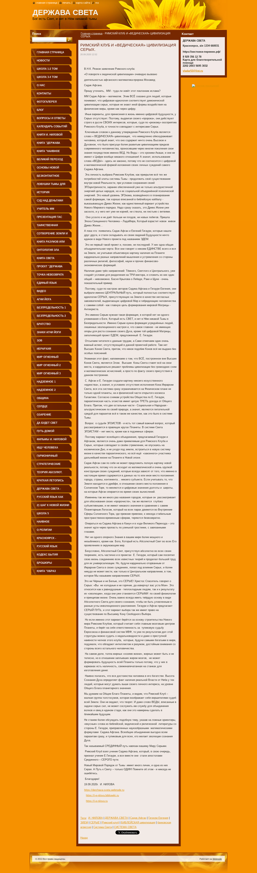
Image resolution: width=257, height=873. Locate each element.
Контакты (44, 93)
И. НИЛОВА (95, 817)
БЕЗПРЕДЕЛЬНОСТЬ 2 (51, 315)
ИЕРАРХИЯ (44, 348)
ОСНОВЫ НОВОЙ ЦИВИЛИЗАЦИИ (48, 169)
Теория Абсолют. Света (49, 474)
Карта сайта (83, 2)
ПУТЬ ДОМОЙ (45, 431)
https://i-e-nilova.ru (97, 801)
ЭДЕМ (84, 822)
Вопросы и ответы (51, 118)
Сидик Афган (138, 817)
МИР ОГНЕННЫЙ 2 (49, 365)
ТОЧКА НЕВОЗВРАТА (50, 274)
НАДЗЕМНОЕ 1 (46, 381)
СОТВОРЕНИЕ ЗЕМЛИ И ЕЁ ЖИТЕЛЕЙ (52, 235)
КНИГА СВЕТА (45, 258)
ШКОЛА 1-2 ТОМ (47, 68)
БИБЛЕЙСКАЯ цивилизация (138, 822)
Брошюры (44, 562)
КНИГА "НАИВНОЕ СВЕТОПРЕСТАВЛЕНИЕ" (52, 152)
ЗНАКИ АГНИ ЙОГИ (49, 332)
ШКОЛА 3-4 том (47, 77)
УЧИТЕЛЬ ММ (45, 208)
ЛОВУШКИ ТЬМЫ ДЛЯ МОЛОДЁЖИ (51, 185)
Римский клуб (110, 822)
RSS (97, 2)
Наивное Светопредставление (53, 523)
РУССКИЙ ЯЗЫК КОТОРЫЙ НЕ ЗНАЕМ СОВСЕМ (51, 548)
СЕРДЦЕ (42, 406)
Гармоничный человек (47, 457)
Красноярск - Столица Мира (47, 539)
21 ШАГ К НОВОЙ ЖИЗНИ (53, 505)
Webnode (217, 859)
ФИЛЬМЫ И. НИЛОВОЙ (51, 439)
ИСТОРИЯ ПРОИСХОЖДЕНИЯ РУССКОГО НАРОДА (50, 194)
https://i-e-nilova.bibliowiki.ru (102, 795)
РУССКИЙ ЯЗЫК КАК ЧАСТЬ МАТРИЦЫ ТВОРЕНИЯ (50, 498)
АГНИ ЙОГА (44, 299)
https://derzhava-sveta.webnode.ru (104, 789)
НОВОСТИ (43, 60)
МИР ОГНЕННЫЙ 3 (49, 373)
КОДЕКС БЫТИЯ (47, 554)
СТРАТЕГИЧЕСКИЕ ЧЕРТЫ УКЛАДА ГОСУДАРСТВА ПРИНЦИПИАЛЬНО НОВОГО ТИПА (49, 465)
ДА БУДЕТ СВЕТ (47, 422)
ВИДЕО (41, 291)
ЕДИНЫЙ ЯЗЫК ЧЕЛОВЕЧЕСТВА (47, 284)
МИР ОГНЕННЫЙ (47, 356)
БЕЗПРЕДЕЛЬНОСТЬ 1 (51, 307)
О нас (41, 85)
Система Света (102, 827)
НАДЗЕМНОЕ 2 (46, 389)
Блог (40, 109)
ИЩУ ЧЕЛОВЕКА (47, 447)
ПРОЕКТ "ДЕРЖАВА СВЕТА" (49, 268)
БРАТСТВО (44, 324)
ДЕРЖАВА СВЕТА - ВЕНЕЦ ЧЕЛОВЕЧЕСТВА (52, 490)
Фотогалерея (47, 101)
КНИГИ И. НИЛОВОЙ (49, 134)
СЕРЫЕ (95, 822)
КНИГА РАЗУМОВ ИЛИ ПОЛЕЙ (51, 243)
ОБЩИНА (43, 398)
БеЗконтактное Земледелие (48, 177)
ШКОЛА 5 (43, 513)
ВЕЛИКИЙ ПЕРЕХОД (50, 159)
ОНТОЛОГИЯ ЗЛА (48, 249)
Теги (83, 818)
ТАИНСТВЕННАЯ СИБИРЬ (47, 227)
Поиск (36, 33)
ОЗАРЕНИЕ (44, 414)
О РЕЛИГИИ (44, 529)
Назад (84, 837)
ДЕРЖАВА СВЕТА (116, 817)
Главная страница (91, 33)
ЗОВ (39, 340)
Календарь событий (52, 126)
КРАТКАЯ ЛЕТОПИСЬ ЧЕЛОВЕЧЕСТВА (50, 482)
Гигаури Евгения (158, 817)
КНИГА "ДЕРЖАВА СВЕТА (48, 144)
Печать (66, 2)
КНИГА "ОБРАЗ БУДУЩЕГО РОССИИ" (50, 572)
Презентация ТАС (49, 217)
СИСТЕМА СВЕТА (125, 827)
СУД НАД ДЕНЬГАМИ (50, 200)
